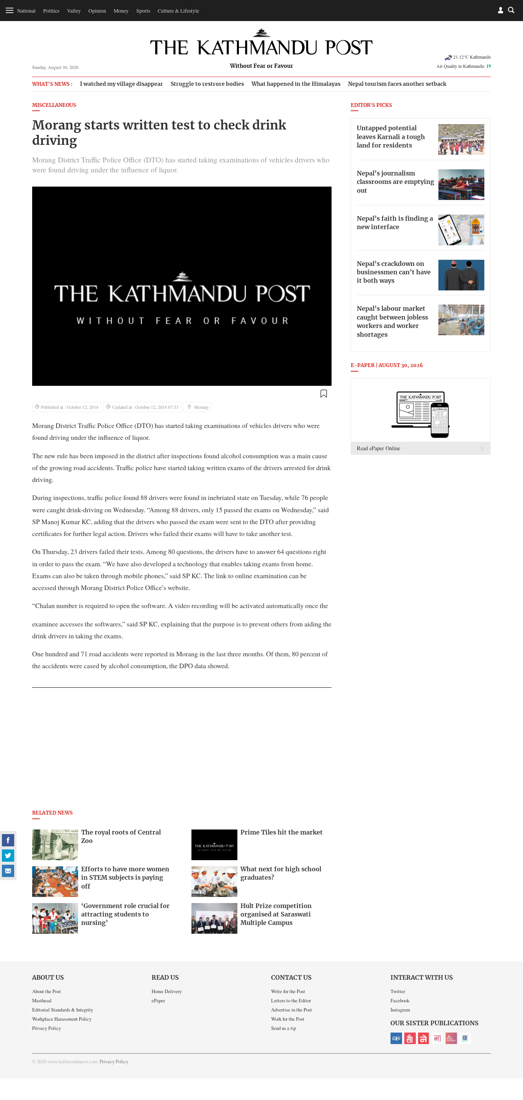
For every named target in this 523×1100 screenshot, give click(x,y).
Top (508, 1041)
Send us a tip (283, 1028)
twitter (8, 855)
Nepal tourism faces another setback (397, 84)
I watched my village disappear (121, 84)
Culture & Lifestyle (178, 10)
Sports (143, 10)
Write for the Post (288, 991)
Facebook (400, 1000)
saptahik (410, 1038)
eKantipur (396, 1038)
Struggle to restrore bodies (207, 84)
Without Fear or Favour (261, 66)
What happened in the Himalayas (296, 84)
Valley (74, 10)
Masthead (41, 1000)
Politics (51, 10)
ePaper (158, 1000)
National (26, 10)
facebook (8, 840)
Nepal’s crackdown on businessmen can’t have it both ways (394, 272)
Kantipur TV (465, 1038)
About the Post (46, 991)
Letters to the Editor (291, 1000)
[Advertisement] (182, 751)
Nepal (424, 1038)
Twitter (398, 991)
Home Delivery (167, 991)
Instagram (400, 1009)
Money (121, 10)
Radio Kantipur (451, 1038)
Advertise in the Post (291, 1009)
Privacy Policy (46, 1028)
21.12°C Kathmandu (472, 57)
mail (8, 871)
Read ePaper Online (378, 448)
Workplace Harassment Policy (62, 1018)
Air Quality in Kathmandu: (463, 66)
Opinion (97, 10)
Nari (437, 1038)
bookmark (323, 394)
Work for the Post (287, 1018)
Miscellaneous (54, 105)
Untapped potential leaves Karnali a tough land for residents (391, 137)
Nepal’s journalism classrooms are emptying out (395, 182)
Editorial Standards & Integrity (62, 1009)
